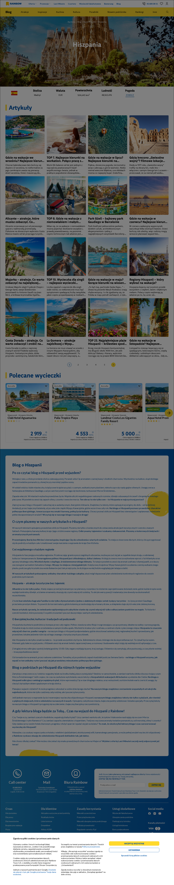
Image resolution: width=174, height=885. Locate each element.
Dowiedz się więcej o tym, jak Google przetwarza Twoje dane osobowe (34, 872)
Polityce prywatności (91, 847)
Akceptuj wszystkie (135, 844)
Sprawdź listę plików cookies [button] (134, 855)
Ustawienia (138, 850)
